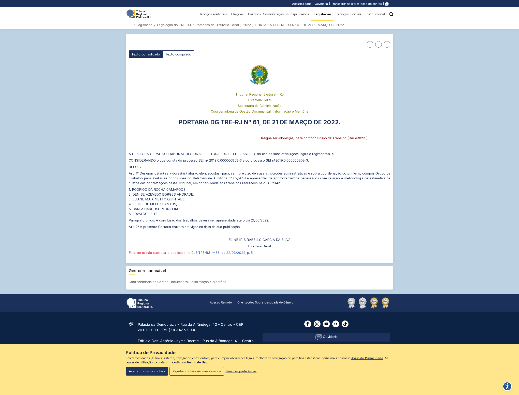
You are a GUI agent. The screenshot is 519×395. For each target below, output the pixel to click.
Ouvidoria (321, 3)
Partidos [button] (254, 14)
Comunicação (273, 14)
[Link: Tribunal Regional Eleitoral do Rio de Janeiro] (140, 303)
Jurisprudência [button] (297, 14)
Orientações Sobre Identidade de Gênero (265, 302)
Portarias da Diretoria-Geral (217, 25)
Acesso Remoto (221, 302)
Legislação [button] (322, 14)
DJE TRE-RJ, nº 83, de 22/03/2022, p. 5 (222, 253)
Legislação (144, 25)
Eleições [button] (237, 14)
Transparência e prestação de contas (356, 3)
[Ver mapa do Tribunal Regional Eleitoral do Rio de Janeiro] (133, 324)
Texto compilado (178, 54)
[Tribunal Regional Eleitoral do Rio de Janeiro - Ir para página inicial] (138, 13)
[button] (391, 14)
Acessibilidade (301, 3)
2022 (247, 25)
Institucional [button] (375, 14)
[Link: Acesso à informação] (387, 4)
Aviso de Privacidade (367, 358)
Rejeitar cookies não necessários (197, 371)
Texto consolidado (145, 54)
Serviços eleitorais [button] (212, 14)
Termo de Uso (197, 362)
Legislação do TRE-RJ (174, 25)
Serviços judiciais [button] (348, 14)
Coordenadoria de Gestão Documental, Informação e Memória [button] (178, 282)
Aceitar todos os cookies (147, 371)
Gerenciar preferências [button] (240, 371)
